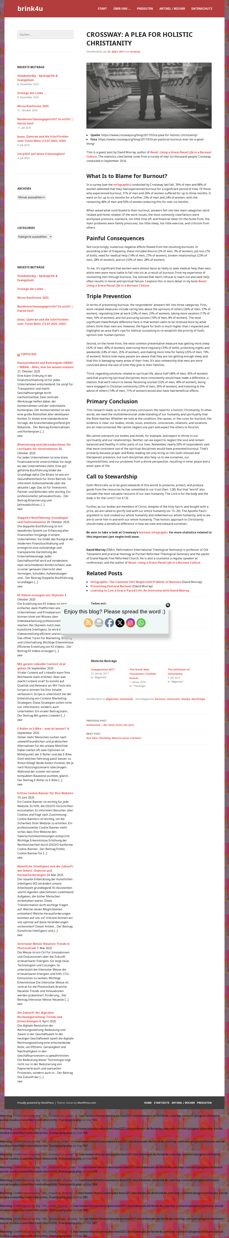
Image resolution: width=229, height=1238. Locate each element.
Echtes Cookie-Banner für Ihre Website (45, 793)
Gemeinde (126, 699)
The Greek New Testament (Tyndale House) (142, 674)
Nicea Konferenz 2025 (33, 106)
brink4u (30, 8)
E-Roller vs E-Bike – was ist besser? (41, 729)
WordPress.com (86, 1102)
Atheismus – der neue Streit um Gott (110, 723)
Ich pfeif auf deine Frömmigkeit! (41, 154)
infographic (121, 185)
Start (102, 9)
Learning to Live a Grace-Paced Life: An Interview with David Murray (140, 590)
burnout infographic (153, 532)
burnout (160, 699)
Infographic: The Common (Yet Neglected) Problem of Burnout (136, 582)
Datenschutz (201, 9)
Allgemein (112, 699)
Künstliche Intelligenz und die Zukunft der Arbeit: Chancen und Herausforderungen (45, 870)
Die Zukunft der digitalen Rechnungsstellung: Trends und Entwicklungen (39, 1017)
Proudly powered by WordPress (35, 1102)
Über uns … (121, 9)
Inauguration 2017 (102, 669)
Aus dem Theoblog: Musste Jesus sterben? (114, 736)
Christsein (173, 699)
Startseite (161, 1102)
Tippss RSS (28, 354)
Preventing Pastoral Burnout (111, 586)
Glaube (185, 699)
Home (148, 1102)
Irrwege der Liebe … (31, 93)
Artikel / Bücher (172, 9)
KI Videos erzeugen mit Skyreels (40, 595)
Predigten (145, 9)
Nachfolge (198, 699)
